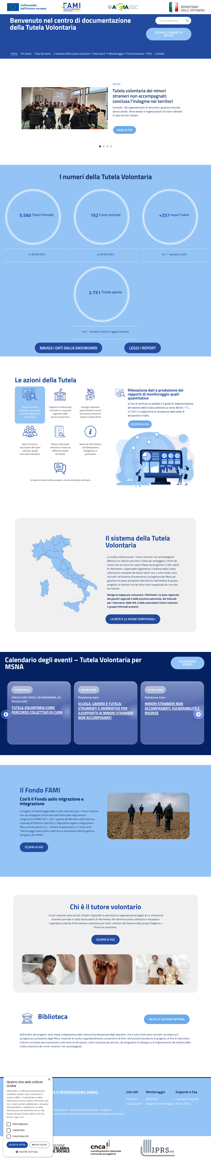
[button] (100, 146)
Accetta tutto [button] (17, 1144)
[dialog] (28, 1116)
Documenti (99, 54)
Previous (6, 714)
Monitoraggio (116, 54)
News (117, 84)
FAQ (149, 54)
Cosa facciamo (43, 54)
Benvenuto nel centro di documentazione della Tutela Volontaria (70, 23)
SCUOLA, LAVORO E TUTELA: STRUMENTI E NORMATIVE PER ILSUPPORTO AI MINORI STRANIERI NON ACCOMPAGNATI (105, 710)
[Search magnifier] (187, 20)
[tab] (30, 405)
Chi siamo (26, 54)
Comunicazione (135, 54)
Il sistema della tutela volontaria (72, 54)
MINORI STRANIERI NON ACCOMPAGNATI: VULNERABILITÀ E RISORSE (172, 708)
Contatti (159, 54)
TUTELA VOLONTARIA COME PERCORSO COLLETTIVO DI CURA (37, 710)
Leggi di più (124, 130)
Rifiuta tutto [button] (39, 1144)
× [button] (49, 1079)
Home (14, 54)
